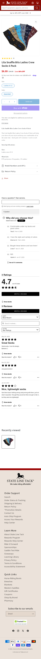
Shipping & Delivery (13, 503)
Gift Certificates (11, 591)
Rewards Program (12, 537)
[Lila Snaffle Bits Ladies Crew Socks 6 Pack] (8, 441)
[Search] (37, 8)
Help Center (9, 522)
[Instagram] (18, 631)
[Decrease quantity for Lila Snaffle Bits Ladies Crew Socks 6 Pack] (4, 101)
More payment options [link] (20, 113)
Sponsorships (10, 547)
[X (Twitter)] (23, 631)
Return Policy (10, 506)
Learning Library (11, 557)
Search (7, 497)
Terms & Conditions (13, 563)
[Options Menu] (38, 357)
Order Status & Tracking (14, 500)
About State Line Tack (14, 534)
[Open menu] (3, 2)
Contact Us (9, 513)
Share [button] (6, 178)
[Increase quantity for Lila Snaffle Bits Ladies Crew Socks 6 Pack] (14, 101)
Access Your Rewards (13, 519)
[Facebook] (13, 631)
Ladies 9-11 (8, 86)
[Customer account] (32, 3)
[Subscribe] (32, 613)
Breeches (8, 581)
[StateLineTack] (17, 3)
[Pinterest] (27, 631)
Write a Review (20, 294)
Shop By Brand (11, 597)
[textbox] (20, 202)
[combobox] (20, 8)
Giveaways (9, 554)
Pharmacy (8, 600)
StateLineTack (17, 649)
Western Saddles (11, 588)
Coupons (8, 594)
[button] (20, 166)
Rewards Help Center (13, 541)
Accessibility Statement (14, 566)
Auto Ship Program (12, 516)
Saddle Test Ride (11, 550)
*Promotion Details (12, 510)
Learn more (29, 206)
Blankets (8, 584)
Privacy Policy (10, 560)
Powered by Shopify (27, 649)
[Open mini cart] (37, 3)
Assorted (7, 94)
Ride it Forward (11, 544)
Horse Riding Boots (12, 578)
